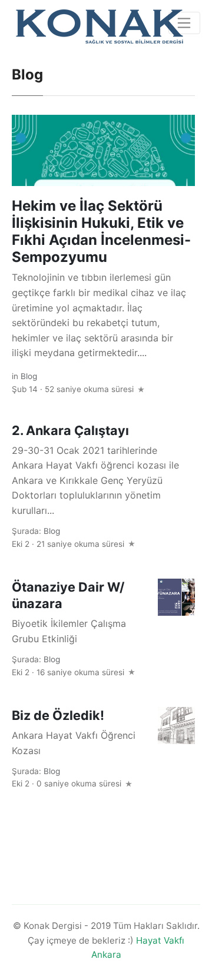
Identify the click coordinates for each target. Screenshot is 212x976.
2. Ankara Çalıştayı (70, 430)
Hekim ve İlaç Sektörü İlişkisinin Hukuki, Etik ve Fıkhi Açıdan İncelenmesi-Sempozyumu (101, 231)
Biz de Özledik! (58, 715)
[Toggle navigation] (184, 23)
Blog (29, 376)
